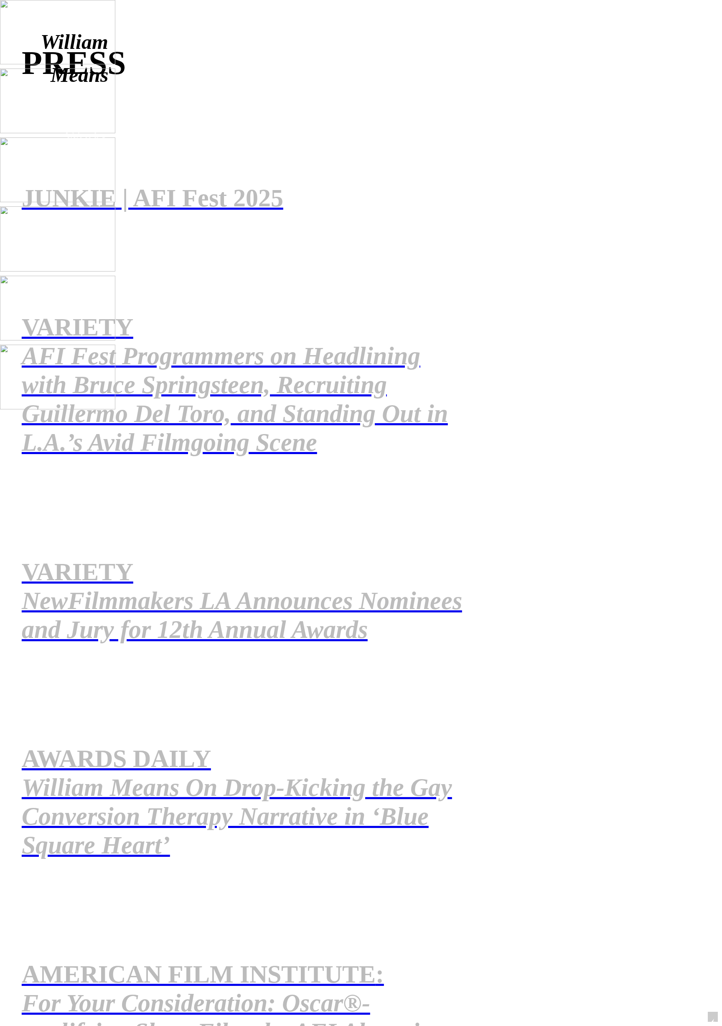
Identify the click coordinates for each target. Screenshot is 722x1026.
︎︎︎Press (84, 176)
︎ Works (78, 136)
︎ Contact (73, 156)
